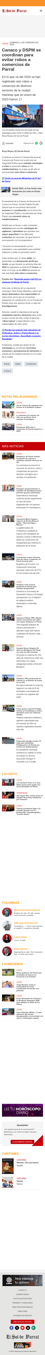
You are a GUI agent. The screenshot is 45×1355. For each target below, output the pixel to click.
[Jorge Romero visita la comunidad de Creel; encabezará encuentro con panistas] (8, 986)
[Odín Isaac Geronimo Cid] (7, 925)
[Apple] (28, 1328)
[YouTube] (22, 1328)
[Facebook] (12, 1328)
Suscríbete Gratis (22, 1142)
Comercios (31, 364)
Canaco (7, 371)
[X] (17, 1328)
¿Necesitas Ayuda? (22, 1322)
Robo (17, 364)
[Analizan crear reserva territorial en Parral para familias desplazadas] (8, 596)
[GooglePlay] (34, 1328)
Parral (6, 364)
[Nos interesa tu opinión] (22, 1280)
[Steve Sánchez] (7, 951)
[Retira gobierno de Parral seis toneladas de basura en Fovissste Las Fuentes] (8, 973)
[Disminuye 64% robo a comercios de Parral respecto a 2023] (8, 427)
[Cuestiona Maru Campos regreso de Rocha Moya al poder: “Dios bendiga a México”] (8, 532)
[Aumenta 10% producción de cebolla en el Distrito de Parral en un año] (8, 688)
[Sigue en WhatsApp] (36, 143)
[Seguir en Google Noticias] (41, 143)
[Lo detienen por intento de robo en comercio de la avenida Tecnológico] (8, 415)
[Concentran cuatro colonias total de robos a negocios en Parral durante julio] (8, 565)
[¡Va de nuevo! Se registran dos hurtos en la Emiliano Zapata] (8, 404)
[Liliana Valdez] (7, 938)
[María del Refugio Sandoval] (7, 912)
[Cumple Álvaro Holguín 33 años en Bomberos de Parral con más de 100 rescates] (8, 658)
